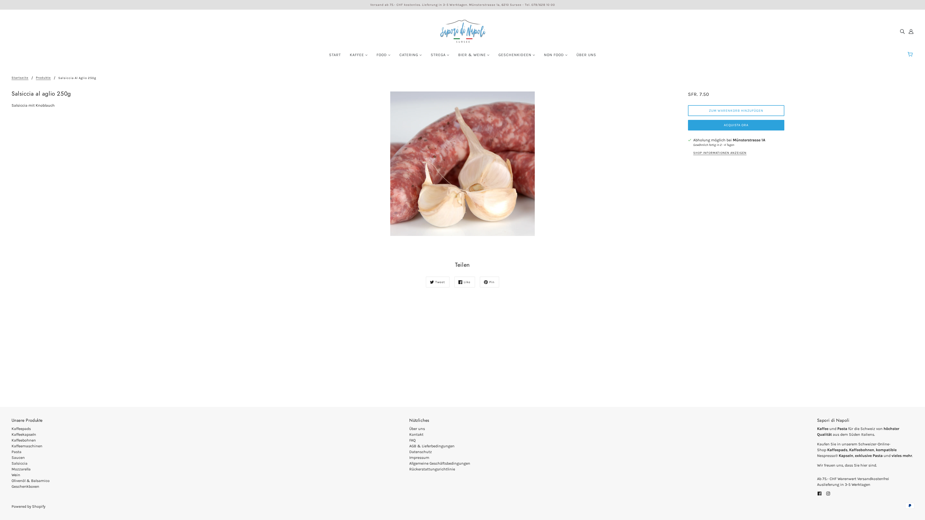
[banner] (462, 31)
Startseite (20, 77)
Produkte (43, 77)
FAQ (412, 440)
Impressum (419, 457)
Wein (16, 475)
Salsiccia (19, 463)
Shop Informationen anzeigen (720, 153)
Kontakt (416, 434)
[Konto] (911, 31)
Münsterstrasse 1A (749, 140)
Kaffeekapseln (24, 434)
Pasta (16, 451)
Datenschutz (420, 451)
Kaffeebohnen (24, 440)
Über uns (417, 428)
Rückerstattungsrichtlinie (432, 469)
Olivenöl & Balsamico (31, 480)
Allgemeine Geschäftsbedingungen (439, 463)
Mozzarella (21, 469)
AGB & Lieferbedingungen (432, 446)
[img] (902, 31)
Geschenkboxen (25, 486)
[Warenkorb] (911, 54)
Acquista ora (736, 125)
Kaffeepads (21, 428)
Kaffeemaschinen (27, 446)
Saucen (18, 457)
